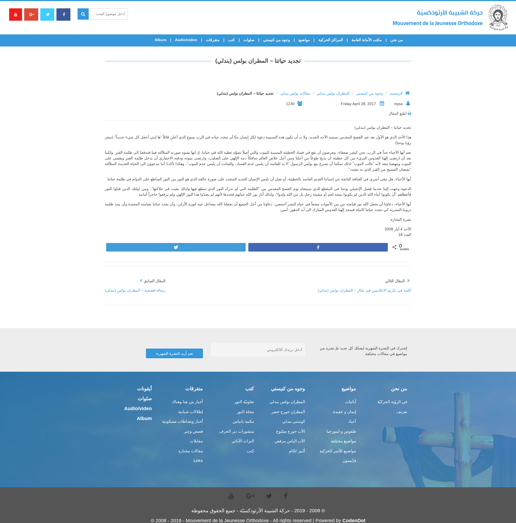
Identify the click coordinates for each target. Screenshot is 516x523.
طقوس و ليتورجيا (341, 431)
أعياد (352, 421)
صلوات (249, 40)
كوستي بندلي (293, 421)
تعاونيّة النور (244, 401)
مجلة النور (245, 411)
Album (160, 40)
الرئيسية (396, 93)
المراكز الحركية (330, 40)
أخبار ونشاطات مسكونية (182, 421)
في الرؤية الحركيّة (392, 401)
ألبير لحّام (297, 451)
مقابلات (196, 441)
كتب (231, 40)
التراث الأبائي (243, 441)
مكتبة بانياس (243, 421)
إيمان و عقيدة (344, 411)
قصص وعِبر (193, 431)
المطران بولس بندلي (333, 93)
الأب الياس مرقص (290, 441)
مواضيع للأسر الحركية (338, 451)
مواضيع (304, 40)
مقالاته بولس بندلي (295, 93)
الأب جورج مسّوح (290, 431)
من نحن (396, 40)
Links (198, 460)
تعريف (402, 411)
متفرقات (213, 40)
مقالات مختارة (190, 451)
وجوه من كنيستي (276, 40)
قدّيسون (349, 460)
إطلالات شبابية (190, 411)
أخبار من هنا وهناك (187, 401)
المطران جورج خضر (288, 411)
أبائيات (350, 401)
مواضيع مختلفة (343, 441)
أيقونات (144, 388)
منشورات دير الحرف (236, 431)
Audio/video (186, 40)
